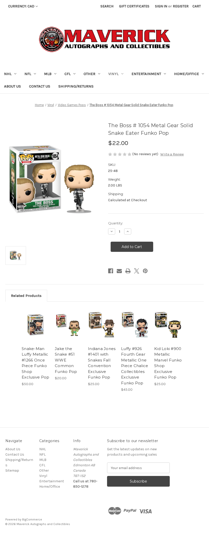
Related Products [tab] (26, 295)
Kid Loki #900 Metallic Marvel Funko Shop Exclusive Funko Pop (168, 363)
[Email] (119, 270)
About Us (12, 86)
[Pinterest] (145, 270)
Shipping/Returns (76, 86)
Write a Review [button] (172, 154)
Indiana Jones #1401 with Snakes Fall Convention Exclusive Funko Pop (101, 363)
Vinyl (113, 73)
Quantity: (115, 223)
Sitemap (12, 470)
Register (181, 6)
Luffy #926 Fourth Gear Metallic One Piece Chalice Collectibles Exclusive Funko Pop (134, 365)
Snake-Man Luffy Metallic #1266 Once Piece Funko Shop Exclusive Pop (35, 363)
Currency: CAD (21, 6)
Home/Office (186, 73)
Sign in (161, 6)
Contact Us (39, 86)
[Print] (127, 270)
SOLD (69, 331)
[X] (136, 270)
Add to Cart (35, 331)
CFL (67, 73)
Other (89, 73)
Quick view (36, 319)
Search (106, 6)
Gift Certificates (134, 6)
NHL (7, 73)
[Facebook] (110, 270)
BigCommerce (32, 519)
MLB (47, 73)
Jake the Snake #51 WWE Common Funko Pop (66, 360)
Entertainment (146, 73)
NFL (27, 73)
